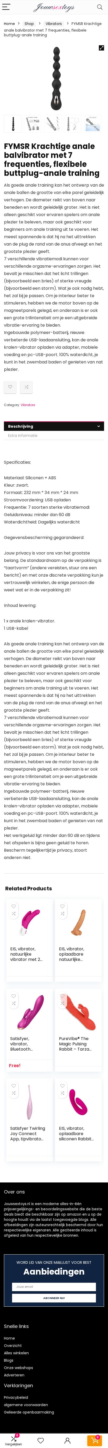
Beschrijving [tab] (20, 426)
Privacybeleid (16, 1397)
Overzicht (13, 1345)
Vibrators (54, 23)
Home (9, 23)
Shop (29, 23)
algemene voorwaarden (26, 1404)
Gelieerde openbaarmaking (29, 1412)
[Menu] (6, 7)
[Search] (100, 7)
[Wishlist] (40, 1440)
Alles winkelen (16, 1353)
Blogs (8, 1360)
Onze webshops (18, 1367)
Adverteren (14, 1375)
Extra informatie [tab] (22, 435)
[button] (101, 48)
